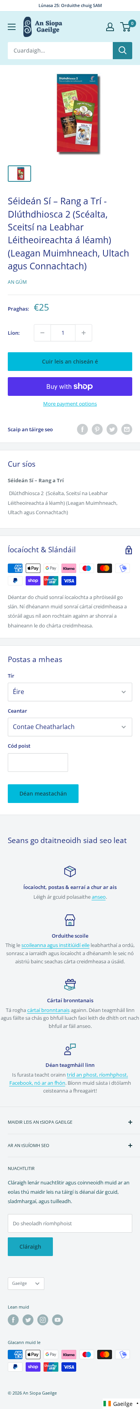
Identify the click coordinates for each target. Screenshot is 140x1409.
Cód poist (19, 745)
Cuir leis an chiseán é (70, 361)
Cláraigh (30, 1246)
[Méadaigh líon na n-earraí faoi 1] (83, 333)
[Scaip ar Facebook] (82, 429)
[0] (126, 27)
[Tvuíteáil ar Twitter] (112, 429)
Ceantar (17, 710)
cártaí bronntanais (48, 1010)
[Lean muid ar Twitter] (28, 1319)
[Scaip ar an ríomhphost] (126, 429)
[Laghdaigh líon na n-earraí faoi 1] (42, 333)
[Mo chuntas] (110, 27)
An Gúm (17, 282)
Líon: (14, 332)
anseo (99, 896)
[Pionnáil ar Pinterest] (97, 429)
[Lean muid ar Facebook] (13, 1319)
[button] (121, 1403)
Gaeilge (19, 1283)
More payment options (70, 403)
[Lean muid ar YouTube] (57, 1319)
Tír (11, 675)
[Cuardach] (122, 50)
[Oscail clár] (12, 27)
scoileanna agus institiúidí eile (55, 945)
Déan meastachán (43, 793)
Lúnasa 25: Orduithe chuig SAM (70, 5)
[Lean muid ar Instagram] (42, 1319)
